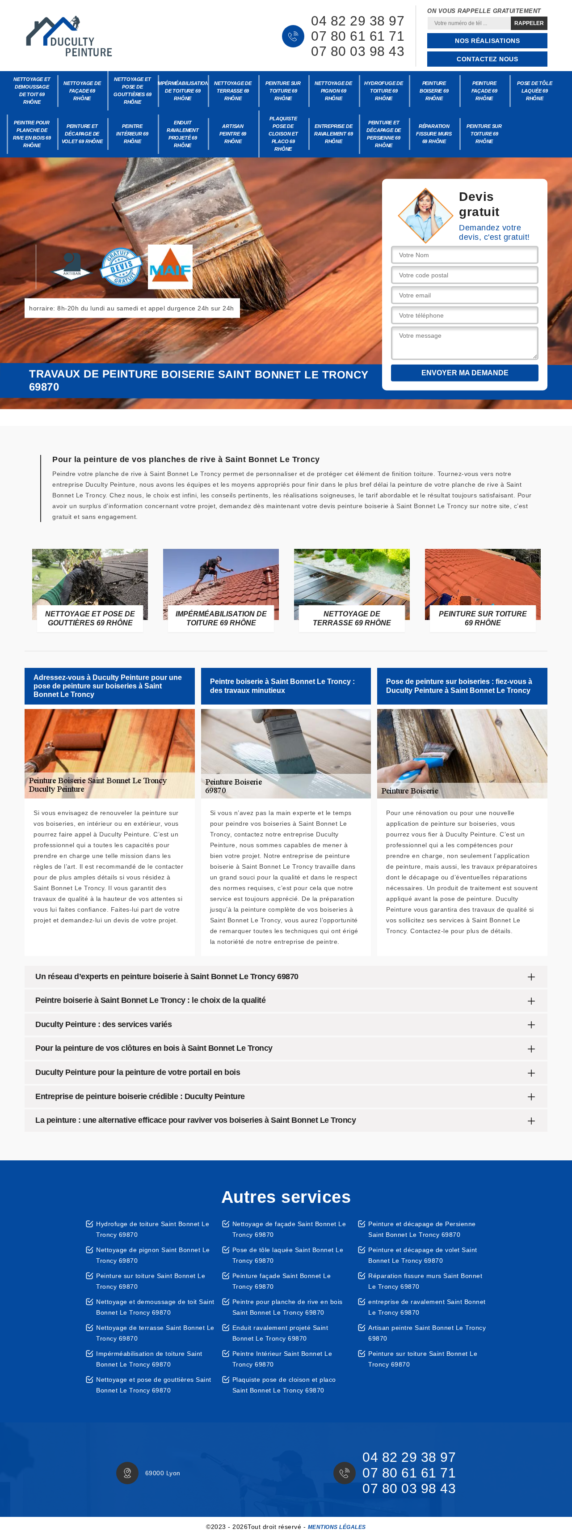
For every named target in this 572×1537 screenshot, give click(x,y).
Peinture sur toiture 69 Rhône (283, 91)
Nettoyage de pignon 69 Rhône (333, 91)
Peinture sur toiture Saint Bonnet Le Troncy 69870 (150, 1281)
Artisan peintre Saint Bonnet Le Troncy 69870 (427, 1333)
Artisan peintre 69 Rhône (232, 133)
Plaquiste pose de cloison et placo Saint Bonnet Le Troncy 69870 (284, 1385)
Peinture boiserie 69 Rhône (434, 91)
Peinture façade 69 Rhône (484, 91)
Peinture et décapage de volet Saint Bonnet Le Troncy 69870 (422, 1255)
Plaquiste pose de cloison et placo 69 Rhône (283, 134)
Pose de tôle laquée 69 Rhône (534, 91)
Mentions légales (337, 1527)
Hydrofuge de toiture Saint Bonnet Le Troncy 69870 (152, 1229)
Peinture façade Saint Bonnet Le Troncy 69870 (281, 1281)
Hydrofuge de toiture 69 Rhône (383, 91)
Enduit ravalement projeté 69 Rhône (183, 134)
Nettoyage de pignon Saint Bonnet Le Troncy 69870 (153, 1255)
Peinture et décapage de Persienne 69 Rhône (383, 134)
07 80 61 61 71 (357, 36)
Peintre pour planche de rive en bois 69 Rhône (32, 134)
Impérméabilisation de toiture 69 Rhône (183, 91)
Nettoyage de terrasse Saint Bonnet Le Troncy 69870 (155, 1333)
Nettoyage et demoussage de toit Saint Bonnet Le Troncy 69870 (155, 1307)
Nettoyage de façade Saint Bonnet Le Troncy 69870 (289, 1229)
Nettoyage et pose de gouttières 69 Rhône (132, 90)
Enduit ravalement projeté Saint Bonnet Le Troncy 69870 (280, 1333)
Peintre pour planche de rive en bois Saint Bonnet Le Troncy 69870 (287, 1307)
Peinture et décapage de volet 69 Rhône (82, 133)
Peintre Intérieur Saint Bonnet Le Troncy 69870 (282, 1359)
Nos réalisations (487, 40)
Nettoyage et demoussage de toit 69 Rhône (31, 90)
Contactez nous (487, 59)
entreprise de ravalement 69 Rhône (333, 133)
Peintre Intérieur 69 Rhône (132, 133)
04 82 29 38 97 (357, 21)
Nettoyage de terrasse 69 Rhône (233, 91)
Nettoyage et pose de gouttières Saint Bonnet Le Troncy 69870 (153, 1385)
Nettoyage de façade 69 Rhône (82, 91)
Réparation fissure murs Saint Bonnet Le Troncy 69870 (425, 1281)
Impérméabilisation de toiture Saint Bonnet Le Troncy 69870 (149, 1359)
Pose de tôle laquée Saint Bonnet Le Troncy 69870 (288, 1255)
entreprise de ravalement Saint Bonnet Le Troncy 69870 (427, 1307)
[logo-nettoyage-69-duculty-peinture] (69, 36)
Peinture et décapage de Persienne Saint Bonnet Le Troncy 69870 (422, 1229)
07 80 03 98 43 (357, 51)
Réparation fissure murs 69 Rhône (434, 133)
